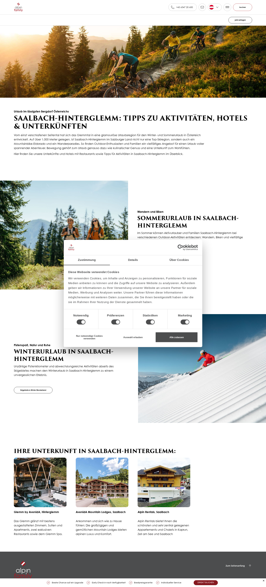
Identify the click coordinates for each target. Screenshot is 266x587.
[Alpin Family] (18, 7)
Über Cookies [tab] (179, 258)
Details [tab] (133, 258)
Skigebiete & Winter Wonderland (36, 390)
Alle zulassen (176, 337)
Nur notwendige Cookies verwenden (89, 337)
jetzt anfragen (239, 20)
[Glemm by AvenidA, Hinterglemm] (40, 498)
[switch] (115, 320)
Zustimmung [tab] (87, 258)
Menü (226, 7)
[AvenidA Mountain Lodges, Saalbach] (102, 498)
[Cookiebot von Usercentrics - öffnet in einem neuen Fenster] (184, 246)
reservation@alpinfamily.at (201, 7)
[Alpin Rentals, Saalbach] (164, 498)
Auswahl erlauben (133, 337)
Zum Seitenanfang (235, 565)
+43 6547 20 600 (183, 7)
